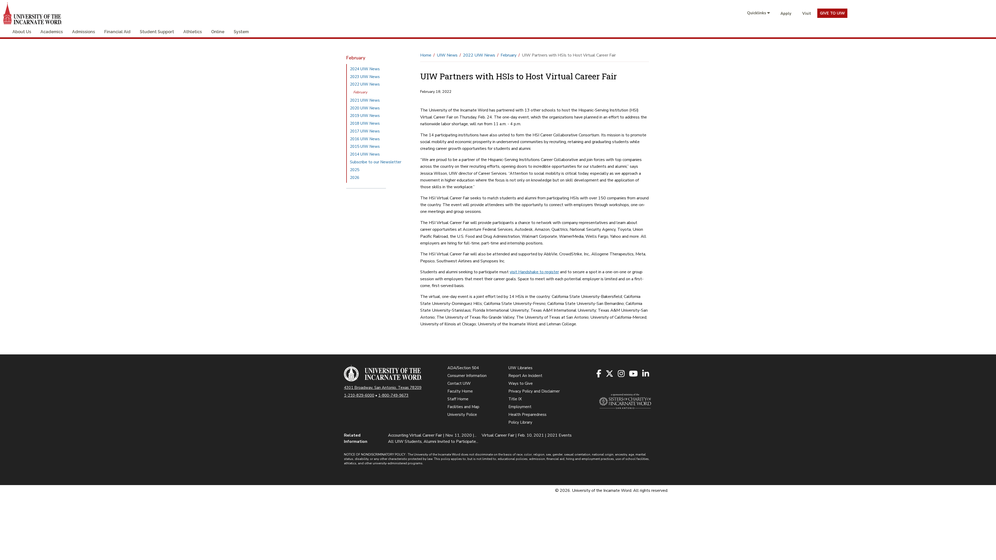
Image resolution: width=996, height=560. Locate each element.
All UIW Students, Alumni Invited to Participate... (433, 441)
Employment (519, 406)
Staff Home (457, 399)
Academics (51, 31)
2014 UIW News (365, 154)
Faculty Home (460, 391)
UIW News (447, 55)
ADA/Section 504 (463, 367)
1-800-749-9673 (393, 395)
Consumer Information (467, 375)
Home (425, 55)
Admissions (83, 31)
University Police (462, 414)
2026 (354, 177)
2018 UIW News (365, 123)
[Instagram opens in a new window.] (622, 374)
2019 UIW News (365, 115)
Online (217, 31)
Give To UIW (832, 13)
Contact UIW (459, 383)
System (241, 31)
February (360, 92)
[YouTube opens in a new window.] (634, 374)
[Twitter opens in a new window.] (609, 374)
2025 (354, 169)
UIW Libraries (520, 367)
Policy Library (520, 422)
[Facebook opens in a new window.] (599, 374)
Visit (806, 13)
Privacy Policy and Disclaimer (534, 391)
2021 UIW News (365, 100)
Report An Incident (525, 375)
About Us (21, 31)
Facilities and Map (463, 406)
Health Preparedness (527, 414)
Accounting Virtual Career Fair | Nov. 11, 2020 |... (432, 435)
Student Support (157, 31)
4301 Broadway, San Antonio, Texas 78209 (382, 387)
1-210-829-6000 (359, 395)
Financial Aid (117, 31)
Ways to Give (520, 383)
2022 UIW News (365, 84)
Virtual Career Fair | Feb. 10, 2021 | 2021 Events (527, 435)
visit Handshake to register (534, 272)
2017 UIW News (365, 131)
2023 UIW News (365, 76)
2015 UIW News (365, 146)
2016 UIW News (365, 139)
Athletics (192, 31)
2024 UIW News (365, 69)
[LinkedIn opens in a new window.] (646, 374)
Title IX (515, 399)
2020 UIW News (365, 108)
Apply (785, 13)
